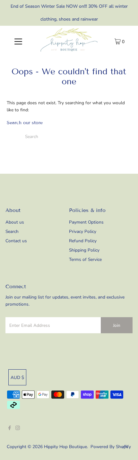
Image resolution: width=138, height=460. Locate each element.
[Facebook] (10, 429)
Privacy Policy (82, 231)
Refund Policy (83, 241)
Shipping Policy (84, 250)
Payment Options (86, 222)
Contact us (16, 241)
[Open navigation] (18, 41)
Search (12, 231)
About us (14, 222)
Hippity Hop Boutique (65, 447)
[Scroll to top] (125, 447)
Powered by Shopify (111, 447)
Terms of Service (85, 259)
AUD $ (17, 377)
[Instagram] (18, 429)
